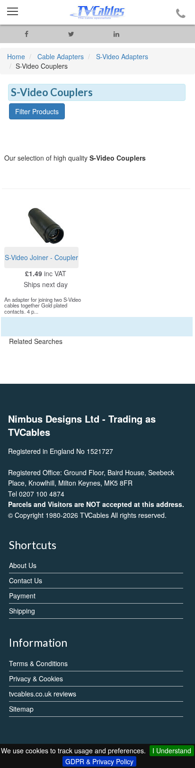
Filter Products (37, 111)
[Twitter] (71, 34)
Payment (22, 595)
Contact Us (25, 580)
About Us (22, 565)
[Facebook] (26, 34)
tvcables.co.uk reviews (42, 693)
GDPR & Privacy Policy (99, 761)
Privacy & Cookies (36, 678)
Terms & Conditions (38, 663)
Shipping (22, 610)
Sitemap (21, 709)
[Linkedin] (116, 34)
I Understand (171, 750)
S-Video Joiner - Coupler (41, 257)
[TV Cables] (97, 12)
